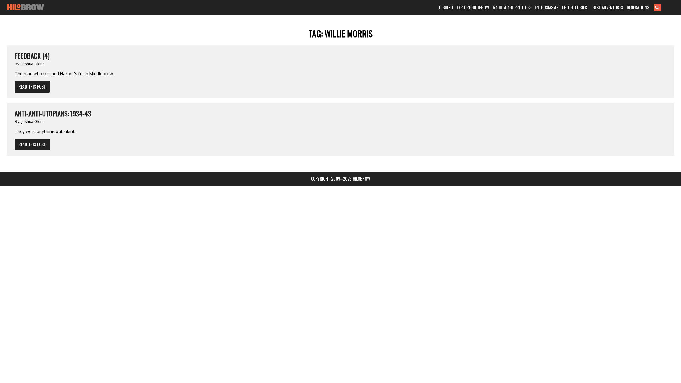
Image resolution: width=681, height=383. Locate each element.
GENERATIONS (638, 7)
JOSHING (446, 7)
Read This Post (32, 87)
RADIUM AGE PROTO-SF (512, 7)
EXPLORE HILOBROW (473, 7)
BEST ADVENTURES (608, 7)
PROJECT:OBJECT (575, 7)
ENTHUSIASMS (546, 7)
